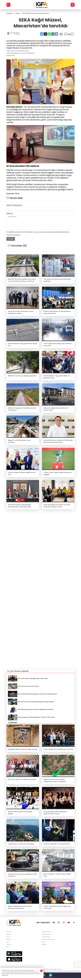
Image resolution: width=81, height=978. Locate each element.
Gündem (9, 932)
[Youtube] (69, 922)
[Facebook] (54, 922)
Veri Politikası (46, 937)
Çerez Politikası (46, 934)
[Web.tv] (74, 922)
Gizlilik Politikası (46, 932)
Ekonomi (9, 939)
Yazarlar (8, 944)
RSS (7, 947)
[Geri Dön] (8, 5)
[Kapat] (41, 970)
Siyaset (8, 934)
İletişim (44, 944)
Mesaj (9, 213)
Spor (7, 942)
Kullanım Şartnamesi (48, 939)
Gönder (11, 239)
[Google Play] (40, 953)
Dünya (8, 937)
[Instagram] (64, 922)
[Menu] (73, 5)
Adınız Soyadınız (14, 205)
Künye (44, 942)
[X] (59, 922)
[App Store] (40, 959)
